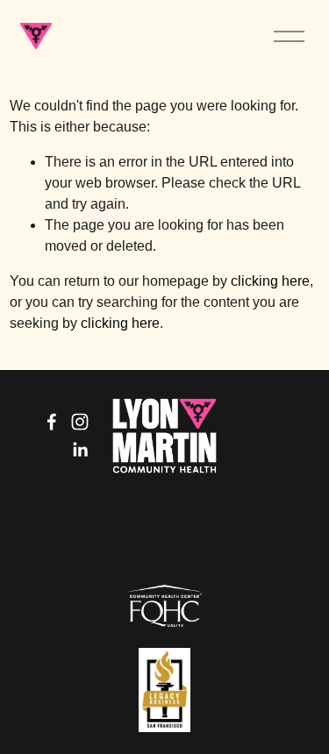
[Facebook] (52, 421)
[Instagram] (80, 421)
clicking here (270, 281)
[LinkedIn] (80, 450)
